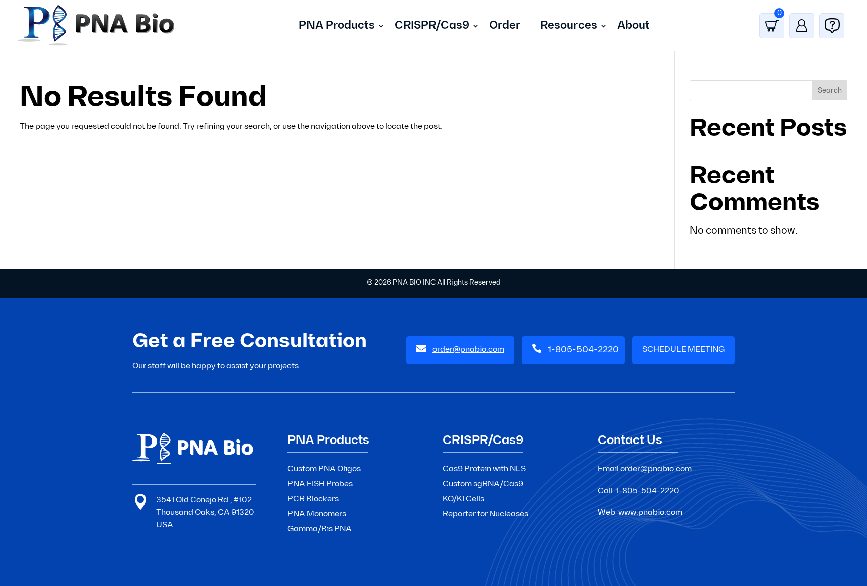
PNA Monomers (316, 514)
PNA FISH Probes (320, 484)
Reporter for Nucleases (485, 514)
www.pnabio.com (650, 512)
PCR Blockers (313, 499)
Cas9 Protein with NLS (484, 469)
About (633, 25)
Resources (568, 25)
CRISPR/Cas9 (432, 25)
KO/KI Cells (463, 499)
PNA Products (337, 25)
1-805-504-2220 (583, 349)
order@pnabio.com (656, 469)
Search (830, 90)
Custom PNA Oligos (324, 469)
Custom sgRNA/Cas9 (483, 484)
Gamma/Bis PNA (319, 529)
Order (504, 25)
